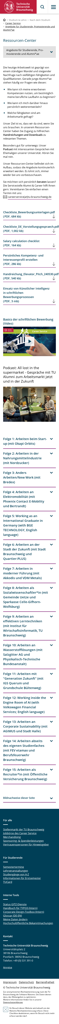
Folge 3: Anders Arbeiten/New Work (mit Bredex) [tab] (21, 477)
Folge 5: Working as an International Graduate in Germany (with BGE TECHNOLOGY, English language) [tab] (23, 525)
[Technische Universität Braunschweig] (18, 7)
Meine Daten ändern (15, 919)
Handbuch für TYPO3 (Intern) (20, 908)
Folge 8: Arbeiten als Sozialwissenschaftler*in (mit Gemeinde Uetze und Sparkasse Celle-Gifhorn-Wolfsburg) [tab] (25, 597)
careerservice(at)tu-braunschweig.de (29, 197)
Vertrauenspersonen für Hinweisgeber (26, 844)
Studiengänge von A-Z (16, 874)
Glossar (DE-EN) (12, 915)
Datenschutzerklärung (13, 1002)
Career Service (13, 23)
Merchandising (12, 837)
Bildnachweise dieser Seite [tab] (19, 798)
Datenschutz (26, 982)
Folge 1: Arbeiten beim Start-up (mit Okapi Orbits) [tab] (25, 441)
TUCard (7, 882)
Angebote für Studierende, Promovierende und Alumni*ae (24, 52)
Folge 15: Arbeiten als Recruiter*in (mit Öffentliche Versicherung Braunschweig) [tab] (25, 774)
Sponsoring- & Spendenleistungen (23, 841)
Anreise (7, 967)
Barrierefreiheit (45, 982)
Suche (42, 7)
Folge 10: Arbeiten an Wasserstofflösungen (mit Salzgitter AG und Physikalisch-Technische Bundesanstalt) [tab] (22, 654)
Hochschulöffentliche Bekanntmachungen (28, 923)
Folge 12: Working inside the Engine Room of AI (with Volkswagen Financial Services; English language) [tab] (24, 705)
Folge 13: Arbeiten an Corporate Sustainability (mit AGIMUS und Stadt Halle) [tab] (25, 726)
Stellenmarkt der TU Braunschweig (23, 829)
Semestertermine (13, 867)
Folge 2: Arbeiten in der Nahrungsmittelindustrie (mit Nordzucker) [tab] (22, 458)
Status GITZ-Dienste (15, 904)
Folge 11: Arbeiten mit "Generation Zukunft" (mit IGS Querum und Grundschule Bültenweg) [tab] (23, 681)
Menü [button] (53, 7)
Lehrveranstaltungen (15, 870)
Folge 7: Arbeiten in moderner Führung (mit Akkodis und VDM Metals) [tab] (22, 573)
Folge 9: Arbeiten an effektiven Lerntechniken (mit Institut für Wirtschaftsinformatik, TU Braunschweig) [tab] (23, 625)
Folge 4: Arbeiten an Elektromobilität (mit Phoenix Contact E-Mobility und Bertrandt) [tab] (23, 499)
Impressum (10, 982)
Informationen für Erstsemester (22, 878)
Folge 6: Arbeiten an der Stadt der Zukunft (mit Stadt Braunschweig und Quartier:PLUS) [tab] (24, 551)
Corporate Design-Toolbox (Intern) (23, 912)
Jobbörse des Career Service (20, 833)
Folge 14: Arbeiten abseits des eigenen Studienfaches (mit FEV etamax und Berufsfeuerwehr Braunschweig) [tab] (23, 750)
